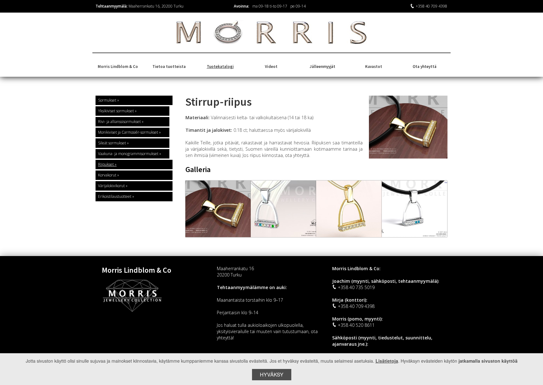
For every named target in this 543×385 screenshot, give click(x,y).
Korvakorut (107, 175)
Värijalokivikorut (111, 185)
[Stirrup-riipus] (218, 209)
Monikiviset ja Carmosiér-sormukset (128, 132)
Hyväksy (271, 374)
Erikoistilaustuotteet (114, 196)
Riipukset (106, 164)
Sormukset (107, 100)
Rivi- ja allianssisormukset (119, 121)
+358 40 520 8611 (356, 325)
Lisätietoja (387, 361)
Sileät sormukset (112, 143)
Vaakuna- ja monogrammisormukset (128, 153)
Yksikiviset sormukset (116, 111)
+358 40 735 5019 (356, 287)
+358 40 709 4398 (431, 6)
